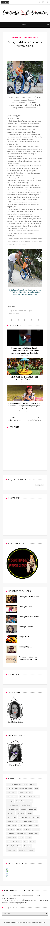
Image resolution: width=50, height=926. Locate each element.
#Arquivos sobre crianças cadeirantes (19, 312)
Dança (29, 801)
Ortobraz (36, 829)
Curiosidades (20, 801)
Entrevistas (20, 813)
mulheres (27, 829)
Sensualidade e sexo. (14, 842)
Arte (36, 788)
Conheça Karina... (25, 606)
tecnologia (11, 846)
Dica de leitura (12, 809)
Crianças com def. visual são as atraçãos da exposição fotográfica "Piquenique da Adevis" (24, 405)
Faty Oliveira (11, 817)
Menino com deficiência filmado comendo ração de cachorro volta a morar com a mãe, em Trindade (24, 350)
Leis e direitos (33, 825)
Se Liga (28, 838)
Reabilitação (33, 833)
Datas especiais (12, 805)
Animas (32, 784)
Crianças (10, 801)
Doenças (23, 809)
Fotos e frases (34, 817)
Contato (23, 797)
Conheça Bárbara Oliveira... (30, 596)
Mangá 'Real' (23, 637)
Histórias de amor (30, 821)
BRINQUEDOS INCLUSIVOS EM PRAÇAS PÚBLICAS (24, 378)
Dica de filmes (25, 805)
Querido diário (21, 833)
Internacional (11, 825)
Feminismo (23, 817)
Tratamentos (11, 850)
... (7, 784)
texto (19, 846)
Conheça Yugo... (25, 647)
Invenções (22, 825)
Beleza (21, 793)
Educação (32, 809)
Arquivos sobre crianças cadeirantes (25, 37)
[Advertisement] (25, 449)
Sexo (25, 842)
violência (30, 850)
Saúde (21, 838)
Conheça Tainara (25, 626)
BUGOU (29, 793)
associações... (11, 793)
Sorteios (32, 842)
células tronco (12, 797)
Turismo (22, 850)
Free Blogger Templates (30, 922)
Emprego (10, 813)
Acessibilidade (15, 784)
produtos (10, 833)
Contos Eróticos (34, 797)
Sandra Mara (11, 838)
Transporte (27, 846)
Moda (19, 829)
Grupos (18, 821)
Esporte (29, 813)
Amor (25, 784)
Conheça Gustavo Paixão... (29, 616)
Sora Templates (16, 922)
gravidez (10, 821)
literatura (10, 829)
